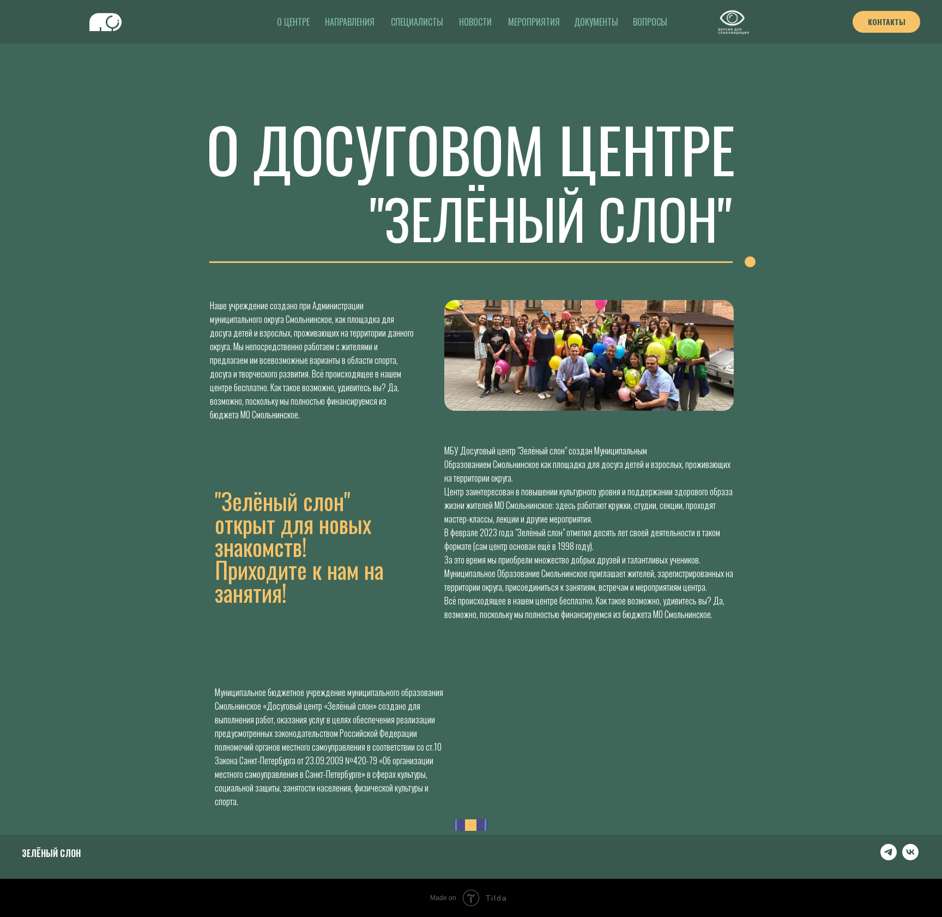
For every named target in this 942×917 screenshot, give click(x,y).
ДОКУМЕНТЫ (596, 21)
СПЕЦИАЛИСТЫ (417, 21)
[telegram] (888, 857)
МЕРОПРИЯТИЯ (534, 21)
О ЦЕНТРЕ (293, 21)
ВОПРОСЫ (650, 21)
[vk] (910, 857)
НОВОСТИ (475, 21)
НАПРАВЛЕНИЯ (350, 21)
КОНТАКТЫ (886, 21)
